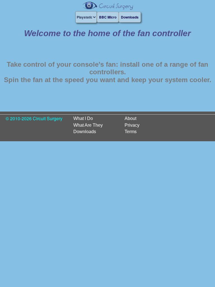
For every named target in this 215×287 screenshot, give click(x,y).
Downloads (84, 131)
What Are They (88, 125)
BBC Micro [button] (107, 17)
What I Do (83, 118)
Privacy (132, 125)
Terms (131, 131)
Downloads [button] (130, 17)
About (130, 118)
